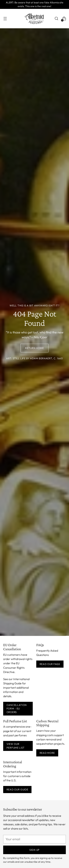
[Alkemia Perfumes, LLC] (34, 18)
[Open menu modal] (5, 18)
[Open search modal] (56, 18)
